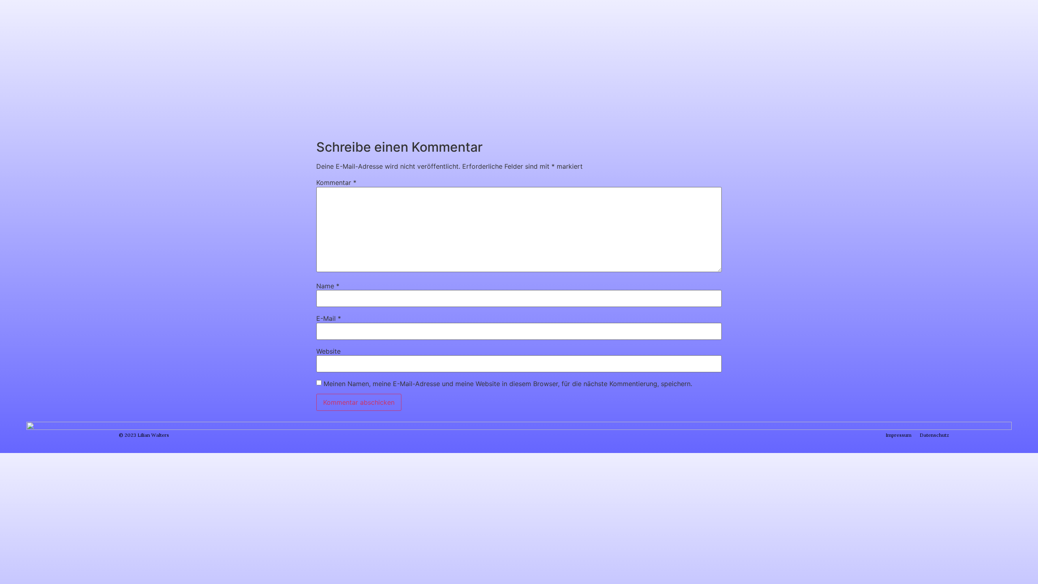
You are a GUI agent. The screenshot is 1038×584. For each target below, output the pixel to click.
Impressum (898, 435)
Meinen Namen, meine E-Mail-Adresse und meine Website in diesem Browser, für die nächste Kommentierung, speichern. (508, 383)
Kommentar (336, 182)
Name (327, 286)
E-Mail (328, 318)
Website (328, 351)
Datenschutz (934, 435)
